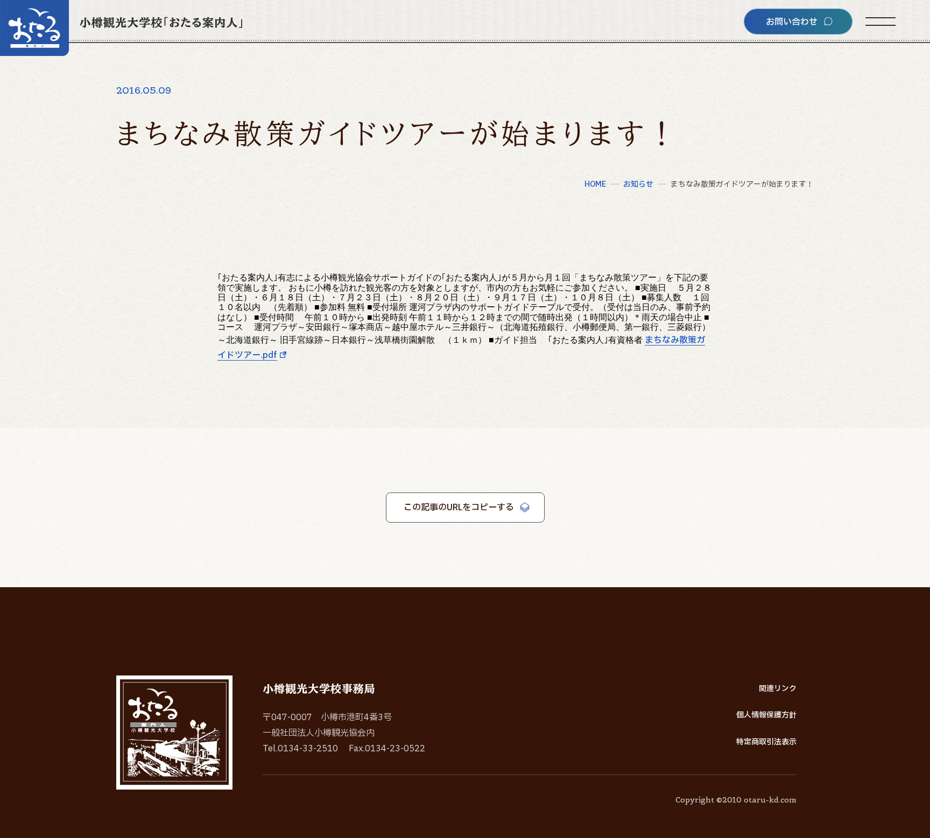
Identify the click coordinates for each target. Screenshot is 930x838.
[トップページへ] (121, 28)
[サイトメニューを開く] (880, 21)
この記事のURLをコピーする (459, 507)
